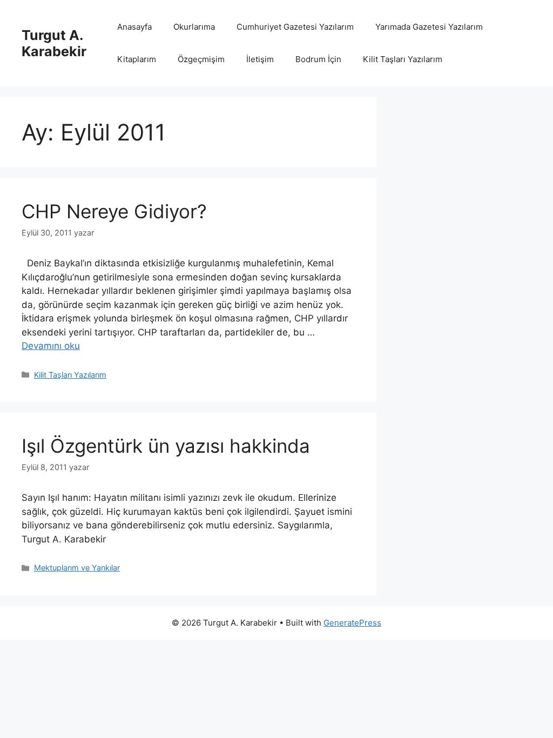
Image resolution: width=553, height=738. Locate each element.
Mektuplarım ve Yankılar (77, 567)
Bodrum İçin (318, 59)
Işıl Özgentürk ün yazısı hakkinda (166, 445)
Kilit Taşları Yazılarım (402, 59)
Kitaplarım (136, 59)
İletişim (260, 59)
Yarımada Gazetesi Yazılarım (429, 27)
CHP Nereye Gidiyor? (114, 211)
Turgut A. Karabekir (54, 43)
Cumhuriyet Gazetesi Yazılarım (295, 27)
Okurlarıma (194, 27)
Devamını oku (51, 345)
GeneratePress (352, 623)
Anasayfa (134, 27)
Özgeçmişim (201, 59)
